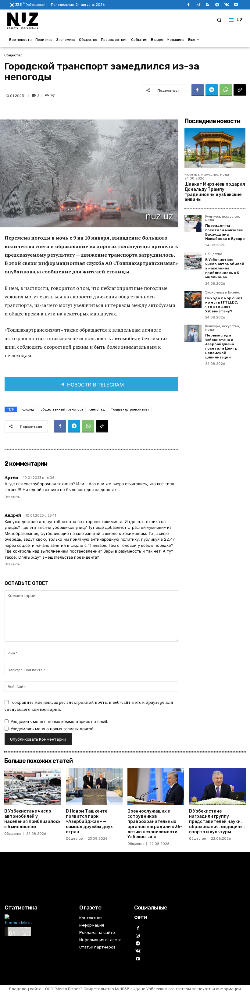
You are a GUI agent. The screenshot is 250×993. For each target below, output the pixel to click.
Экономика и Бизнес (222, 292)
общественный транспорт (62, 409)
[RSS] (207, 4)
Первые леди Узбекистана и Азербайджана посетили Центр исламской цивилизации (221, 346)
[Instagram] (198, 4)
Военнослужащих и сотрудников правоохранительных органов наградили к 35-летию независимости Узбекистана (154, 824)
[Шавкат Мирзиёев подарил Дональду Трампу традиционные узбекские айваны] (214, 148)
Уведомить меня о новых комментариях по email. (59, 721)
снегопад (97, 409)
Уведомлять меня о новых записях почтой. (53, 728)
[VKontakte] (226, 4)
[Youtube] (236, 4)
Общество (13, 55)
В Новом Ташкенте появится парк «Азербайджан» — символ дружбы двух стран (89, 821)
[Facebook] (188, 4)
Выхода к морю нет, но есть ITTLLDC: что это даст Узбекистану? (224, 304)
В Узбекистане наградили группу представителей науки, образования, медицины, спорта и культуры (217, 821)
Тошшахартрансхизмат (130, 409)
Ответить (12, 497)
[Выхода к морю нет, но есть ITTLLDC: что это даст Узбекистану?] (193, 299)
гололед (27, 409)
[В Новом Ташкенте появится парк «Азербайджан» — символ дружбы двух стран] (94, 786)
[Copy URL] (240, 90)
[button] (219, 19)
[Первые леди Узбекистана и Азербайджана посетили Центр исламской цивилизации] (193, 333)
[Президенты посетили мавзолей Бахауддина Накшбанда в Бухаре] (193, 223)
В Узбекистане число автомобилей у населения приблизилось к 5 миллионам (224, 268)
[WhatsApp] (226, 90)
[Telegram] (217, 4)
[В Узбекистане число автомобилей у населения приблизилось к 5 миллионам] (193, 260)
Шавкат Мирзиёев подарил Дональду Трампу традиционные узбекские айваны (214, 192)
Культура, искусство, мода (206, 174)
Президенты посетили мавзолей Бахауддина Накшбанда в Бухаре (225, 232)
